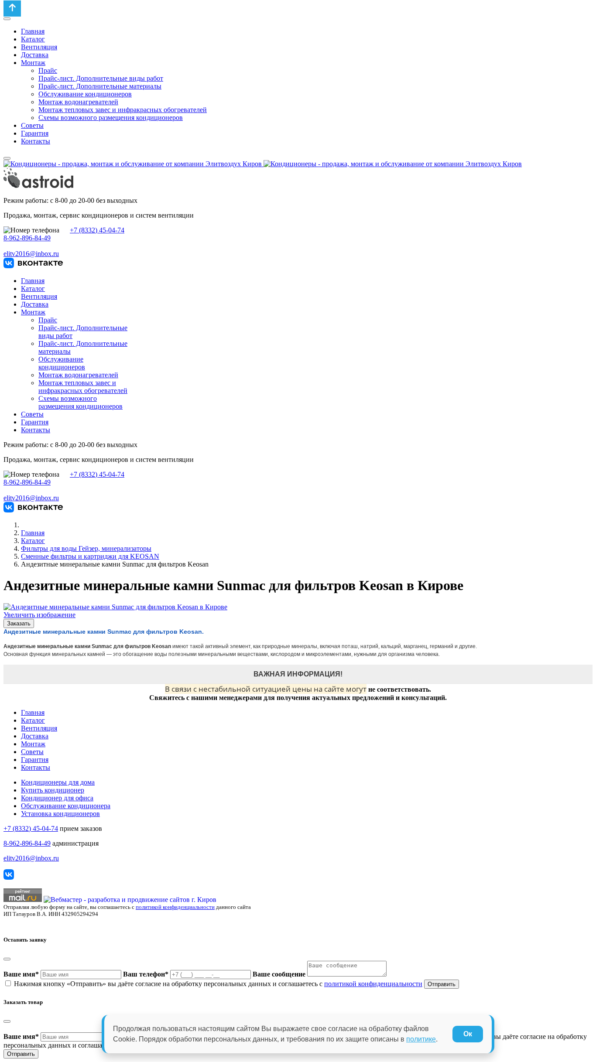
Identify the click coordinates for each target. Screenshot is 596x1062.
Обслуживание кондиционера (65, 805)
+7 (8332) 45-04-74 (97, 230)
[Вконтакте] (33, 266)
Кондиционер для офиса (57, 798)
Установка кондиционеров (60, 813)
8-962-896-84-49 (27, 238)
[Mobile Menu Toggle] (6, 18)
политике (421, 1039)
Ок (467, 1034)
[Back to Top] (12, 8)
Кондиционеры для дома (58, 782)
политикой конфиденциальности (175, 907)
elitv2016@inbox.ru (31, 253)
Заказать (19, 623)
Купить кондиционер (52, 790)
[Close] (6, 959)
